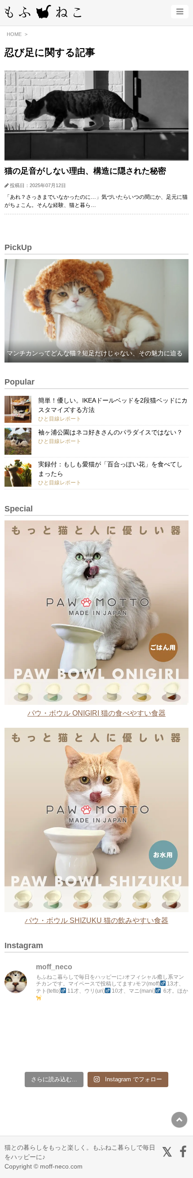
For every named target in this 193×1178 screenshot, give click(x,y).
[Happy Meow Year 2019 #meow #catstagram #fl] (26, 1052)
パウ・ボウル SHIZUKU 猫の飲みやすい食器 (96, 920)
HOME (14, 34)
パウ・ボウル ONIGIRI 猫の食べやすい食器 (96, 713)
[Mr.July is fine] (119, 1052)
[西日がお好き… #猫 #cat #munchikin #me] (166, 1025)
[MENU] (180, 11)
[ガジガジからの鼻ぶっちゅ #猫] (73, 1025)
